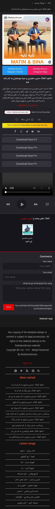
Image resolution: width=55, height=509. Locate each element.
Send (8, 307)
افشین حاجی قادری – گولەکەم (27, 497)
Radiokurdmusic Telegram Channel (15, 70)
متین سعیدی (26, 218)
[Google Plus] (21, 131)
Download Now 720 (26, 164)
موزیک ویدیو (39, 3)
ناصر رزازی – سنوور (27, 450)
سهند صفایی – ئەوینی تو (27, 485)
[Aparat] (32, 370)
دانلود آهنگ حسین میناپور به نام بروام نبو (27, 408)
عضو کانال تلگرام (8, 97)
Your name (47, 261)
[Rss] (38, 370)
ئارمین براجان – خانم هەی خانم (27, 479)
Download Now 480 (26, 156)
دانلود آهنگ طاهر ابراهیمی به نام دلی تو (27, 431)
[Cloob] (38, 131)
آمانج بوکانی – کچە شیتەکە (27, 474)
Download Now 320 (26, 148)
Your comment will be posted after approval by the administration (33, 307)
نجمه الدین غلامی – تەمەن (27, 491)
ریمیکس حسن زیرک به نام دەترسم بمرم (27, 425)
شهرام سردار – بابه (27, 462)
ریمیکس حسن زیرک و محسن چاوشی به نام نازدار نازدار (27, 414)
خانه (49, 3)
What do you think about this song (37, 283)
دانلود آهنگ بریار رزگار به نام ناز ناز (28, 390)
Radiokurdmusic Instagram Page (40, 70)
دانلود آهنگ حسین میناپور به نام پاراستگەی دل (27, 437)
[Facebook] (15, 131)
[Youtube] (27, 370)
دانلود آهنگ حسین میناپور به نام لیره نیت (27, 385)
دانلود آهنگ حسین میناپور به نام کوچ (27, 402)
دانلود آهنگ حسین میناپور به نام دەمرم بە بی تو (27, 396)
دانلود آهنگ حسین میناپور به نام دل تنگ (27, 419)
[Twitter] (32, 131)
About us (27, 363)
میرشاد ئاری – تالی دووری (27, 503)
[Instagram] (15, 370)
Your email (47, 272)
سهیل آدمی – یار (27, 468)
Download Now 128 (26, 140)
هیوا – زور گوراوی (28, 456)
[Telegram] (27, 131)
